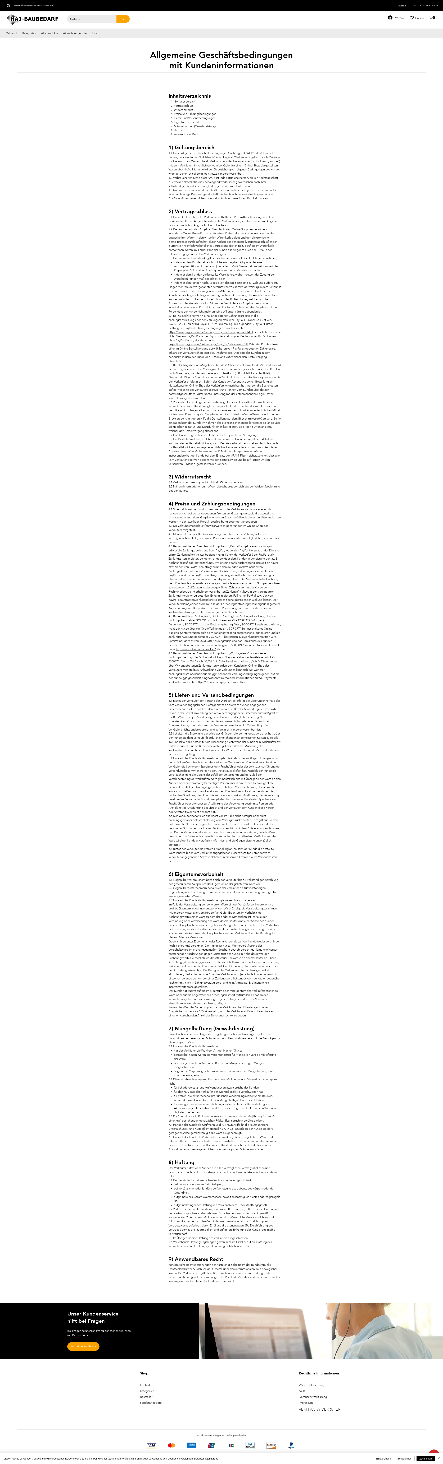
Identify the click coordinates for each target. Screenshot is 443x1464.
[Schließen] (439, 1458)
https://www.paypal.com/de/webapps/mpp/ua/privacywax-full (208, 344)
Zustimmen (425, 1458)
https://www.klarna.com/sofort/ (196, 649)
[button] (432, 17)
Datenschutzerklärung (206, 1458)
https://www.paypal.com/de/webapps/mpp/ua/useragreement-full (211, 332)
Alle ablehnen (404, 1458)
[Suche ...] (123, 19)
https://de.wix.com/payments (215, 682)
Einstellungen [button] (383, 1458)
